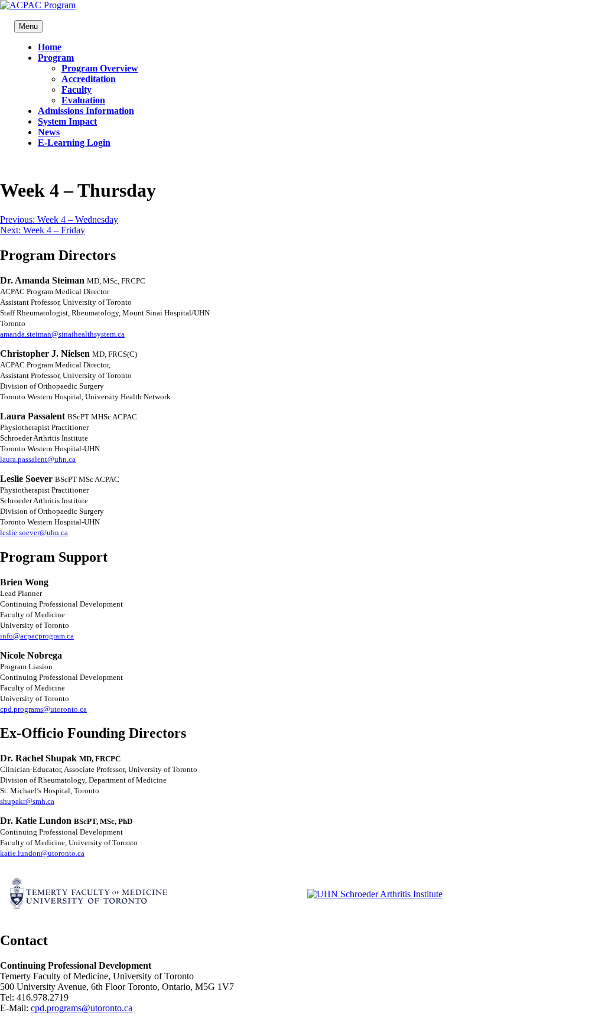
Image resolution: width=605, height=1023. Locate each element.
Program (56, 58)
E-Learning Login (74, 143)
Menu (28, 26)
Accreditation (88, 79)
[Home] (38, 5)
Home (49, 47)
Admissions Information (86, 111)
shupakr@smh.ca (27, 801)
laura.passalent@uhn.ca (38, 459)
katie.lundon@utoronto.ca (42, 853)
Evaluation (83, 100)
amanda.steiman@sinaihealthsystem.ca (62, 334)
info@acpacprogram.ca (37, 635)
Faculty (76, 89)
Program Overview (99, 68)
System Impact (67, 121)
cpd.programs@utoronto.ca (43, 709)
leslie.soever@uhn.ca (34, 532)
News (49, 132)
